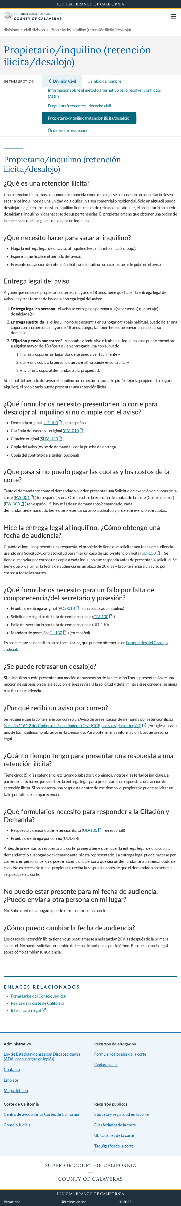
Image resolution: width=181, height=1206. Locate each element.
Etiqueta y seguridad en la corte (121, 1114)
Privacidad (12, 1202)
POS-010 (69, 608)
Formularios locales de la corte (120, 1054)
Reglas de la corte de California (37, 1003)
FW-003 (15, 503)
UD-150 (151, 553)
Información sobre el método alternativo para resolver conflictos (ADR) (104, 93)
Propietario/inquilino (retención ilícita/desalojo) (89, 118)
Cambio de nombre (105, 81)
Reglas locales (106, 1064)
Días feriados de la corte (115, 1124)
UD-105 (92, 830)
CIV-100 (103, 616)
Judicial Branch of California (90, 4)
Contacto (12, 1069)
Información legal (26, 1010)
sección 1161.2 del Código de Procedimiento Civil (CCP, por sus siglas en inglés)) (73, 725)
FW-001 (25, 497)
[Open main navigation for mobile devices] (173, 16)
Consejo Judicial (18, 1124)
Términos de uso (74, 1202)
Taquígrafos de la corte (114, 1145)
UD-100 (53, 422)
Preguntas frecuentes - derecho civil (79, 105)
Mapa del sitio (16, 1090)
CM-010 (74, 430)
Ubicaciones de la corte (114, 1135)
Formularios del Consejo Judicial (39, 996)
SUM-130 (52, 438)
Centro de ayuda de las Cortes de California (41, 1114)
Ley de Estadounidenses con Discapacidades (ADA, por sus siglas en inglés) (42, 1057)
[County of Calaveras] (33, 19)
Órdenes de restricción (68, 130)
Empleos (11, 1080)
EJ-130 (58, 632)
